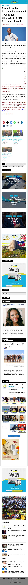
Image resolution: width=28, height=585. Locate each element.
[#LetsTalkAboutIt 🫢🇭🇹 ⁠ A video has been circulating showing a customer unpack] (14, 410)
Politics (23, 164)
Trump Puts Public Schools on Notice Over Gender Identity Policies (14, 220)
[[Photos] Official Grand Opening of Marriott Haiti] (4, 554)
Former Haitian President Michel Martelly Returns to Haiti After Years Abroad (17, 139)
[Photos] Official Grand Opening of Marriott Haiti (16, 554)
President (19, 176)
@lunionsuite (11, 386)
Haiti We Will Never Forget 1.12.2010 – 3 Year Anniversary (17, 531)
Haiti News (7, 5)
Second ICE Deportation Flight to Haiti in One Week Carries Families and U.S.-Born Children (14, 200)
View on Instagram (14, 436)
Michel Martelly (13, 164)
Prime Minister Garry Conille (18, 166)
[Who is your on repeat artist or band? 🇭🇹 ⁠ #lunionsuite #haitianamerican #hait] (6, 428)
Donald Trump (8, 176)
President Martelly (6, 166)
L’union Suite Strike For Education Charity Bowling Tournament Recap (16, 536)
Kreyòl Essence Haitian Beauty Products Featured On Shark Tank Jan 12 (16, 545)
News (19, 164)
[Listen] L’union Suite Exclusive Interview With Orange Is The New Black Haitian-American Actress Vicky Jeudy (16, 563)
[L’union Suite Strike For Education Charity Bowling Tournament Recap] (4, 536)
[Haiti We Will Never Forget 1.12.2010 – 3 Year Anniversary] (4, 531)
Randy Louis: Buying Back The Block (15, 549)
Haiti (3, 5)
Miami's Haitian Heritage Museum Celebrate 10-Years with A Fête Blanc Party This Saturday (17, 527)
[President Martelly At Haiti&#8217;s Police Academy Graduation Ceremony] (7, 133)
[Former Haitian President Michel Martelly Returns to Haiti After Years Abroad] (18, 133)
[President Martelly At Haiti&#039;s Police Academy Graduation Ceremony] (7, 149)
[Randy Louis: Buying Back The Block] (4, 550)
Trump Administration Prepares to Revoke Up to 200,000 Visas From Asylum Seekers (14, 181)
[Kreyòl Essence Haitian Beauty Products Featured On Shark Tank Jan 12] (4, 545)
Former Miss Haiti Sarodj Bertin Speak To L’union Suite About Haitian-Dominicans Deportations (16, 572)
